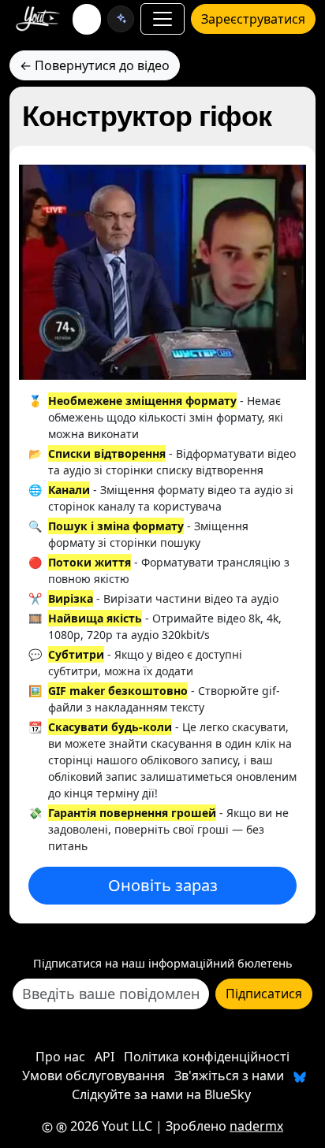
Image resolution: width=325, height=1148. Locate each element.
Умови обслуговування (93, 1075)
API (104, 1056)
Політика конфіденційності (207, 1056)
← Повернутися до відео (95, 65)
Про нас (60, 1056)
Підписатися (264, 993)
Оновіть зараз (163, 885)
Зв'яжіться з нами (229, 1075)
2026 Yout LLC (109, 1126)
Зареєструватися (253, 19)
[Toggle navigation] (162, 19)
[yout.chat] (120, 19)
